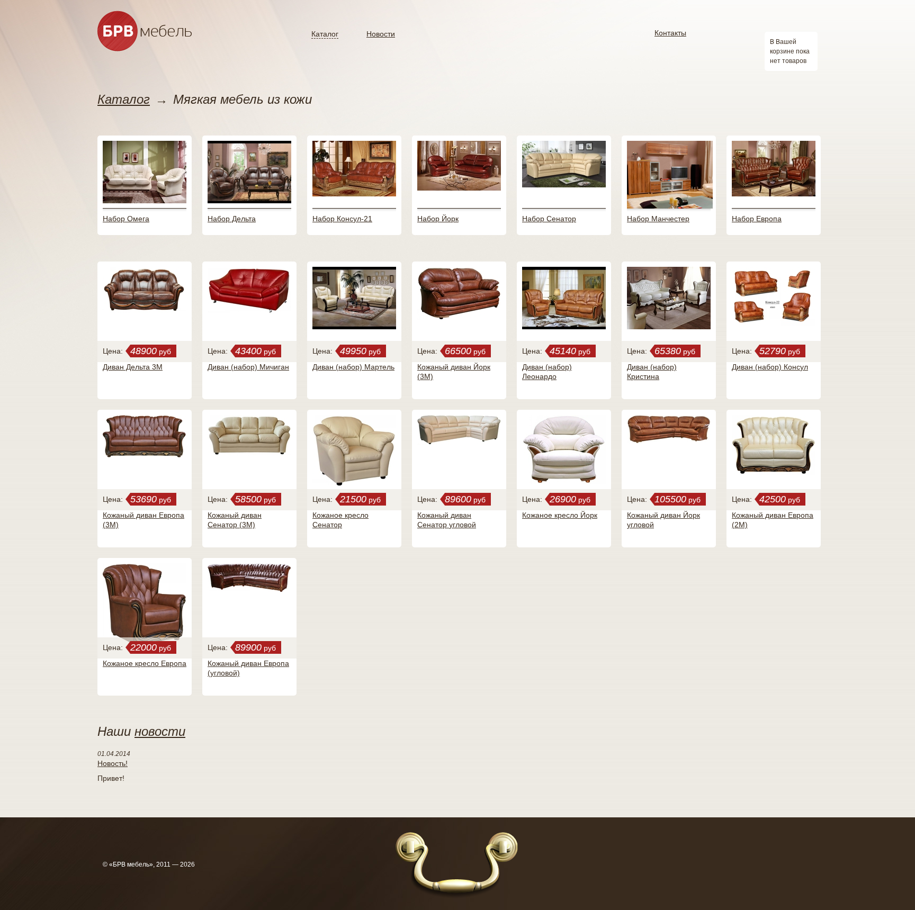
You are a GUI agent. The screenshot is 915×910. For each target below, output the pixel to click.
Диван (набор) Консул (770, 367)
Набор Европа (757, 218)
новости (159, 731)
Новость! (112, 763)
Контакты (670, 33)
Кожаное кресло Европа (144, 663)
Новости (380, 34)
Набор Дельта (232, 218)
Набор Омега (126, 218)
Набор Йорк (438, 218)
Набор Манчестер (658, 218)
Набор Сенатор (549, 218)
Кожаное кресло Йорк (559, 515)
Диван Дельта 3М (133, 367)
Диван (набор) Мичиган (248, 367)
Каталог (324, 34)
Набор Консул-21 (342, 218)
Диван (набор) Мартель (353, 367)
